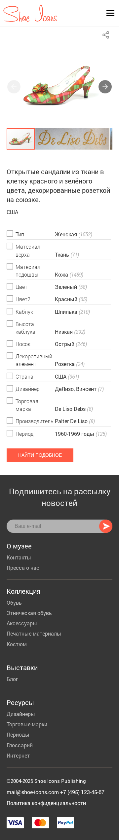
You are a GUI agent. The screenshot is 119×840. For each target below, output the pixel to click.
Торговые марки (27, 724)
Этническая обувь (29, 612)
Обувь (14, 602)
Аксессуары (22, 623)
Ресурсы (20, 702)
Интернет (18, 755)
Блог (12, 678)
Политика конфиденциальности (46, 802)
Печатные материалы (34, 633)
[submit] (105, 526)
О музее (19, 545)
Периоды (18, 734)
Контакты (19, 557)
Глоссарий (20, 745)
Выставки (22, 667)
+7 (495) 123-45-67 (82, 791)
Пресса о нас (23, 567)
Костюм (17, 644)
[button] (105, 86)
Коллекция (23, 591)
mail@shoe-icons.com (33, 791)
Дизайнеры (21, 713)
